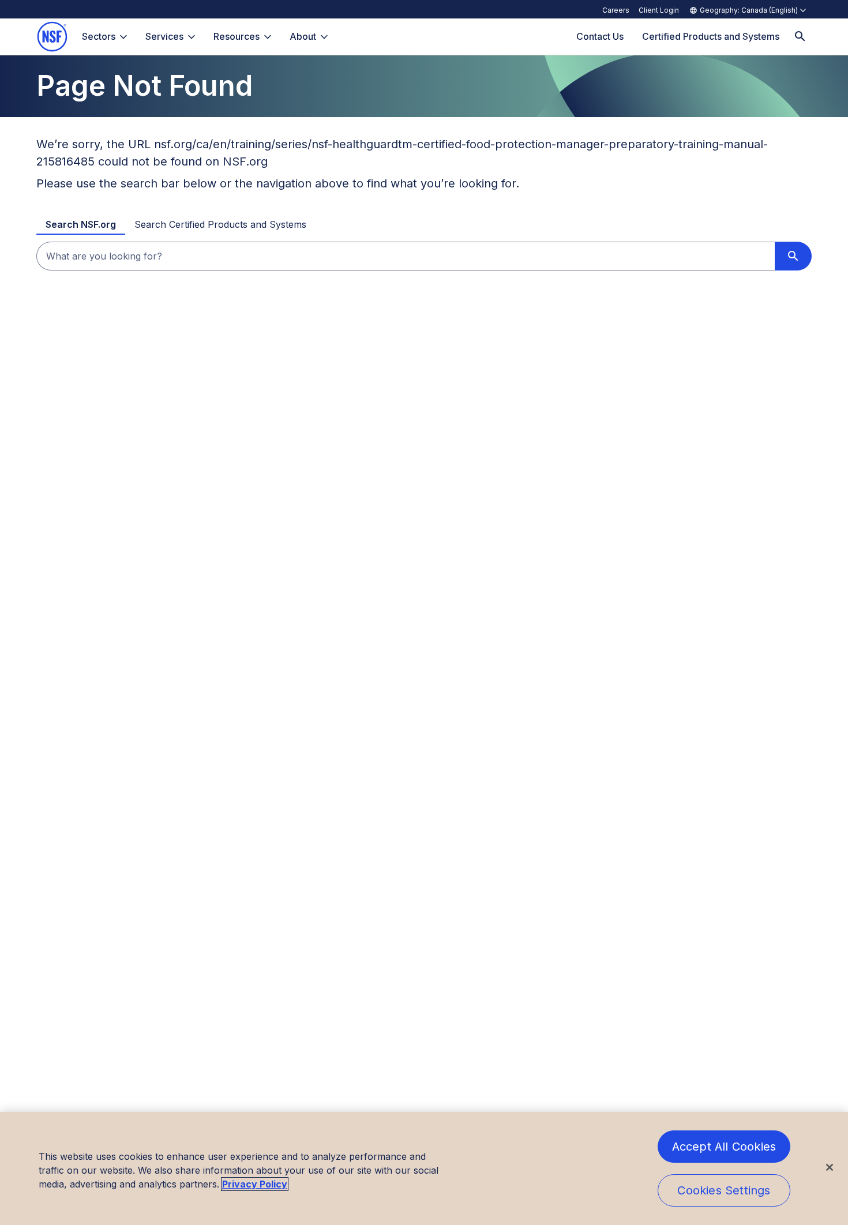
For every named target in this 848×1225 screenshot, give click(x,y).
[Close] (829, 1167)
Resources (236, 36)
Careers (615, 10)
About (303, 36)
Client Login (659, 10)
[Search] (800, 36)
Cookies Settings (723, 1190)
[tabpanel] (424, 256)
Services (164, 36)
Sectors (98, 36)
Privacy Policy (254, 1184)
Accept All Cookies (724, 1146)
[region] (424, 1168)
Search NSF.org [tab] (81, 224)
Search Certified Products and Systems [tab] (220, 224)
